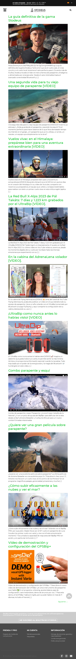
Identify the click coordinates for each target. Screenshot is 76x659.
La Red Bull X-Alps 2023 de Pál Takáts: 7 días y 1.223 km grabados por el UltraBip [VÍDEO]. (35, 200)
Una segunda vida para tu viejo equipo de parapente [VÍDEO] (33, 84)
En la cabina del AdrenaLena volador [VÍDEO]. (37, 259)
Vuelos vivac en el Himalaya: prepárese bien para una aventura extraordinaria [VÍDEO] (35, 142)
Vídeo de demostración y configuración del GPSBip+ (29, 544)
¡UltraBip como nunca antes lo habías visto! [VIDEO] (32, 315)
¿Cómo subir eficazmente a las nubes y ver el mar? (32, 487)
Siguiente (63, 602)
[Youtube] (71, 656)
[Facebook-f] (62, 656)
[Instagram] (66, 656)
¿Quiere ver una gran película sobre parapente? (37, 427)
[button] (5, 10)
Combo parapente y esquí (29, 370)
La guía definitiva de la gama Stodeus (31, 18)
